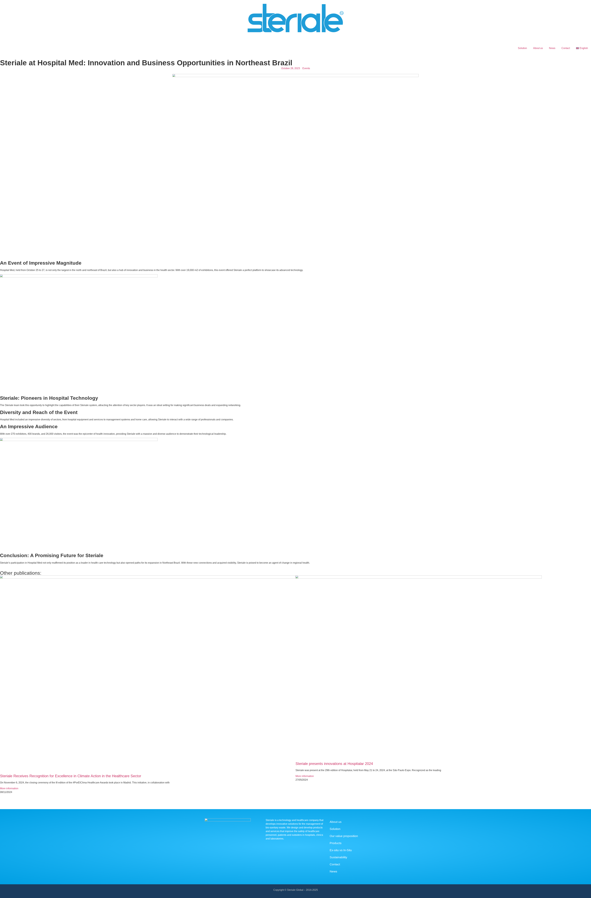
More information (9, 788)
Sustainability (338, 857)
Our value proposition (344, 836)
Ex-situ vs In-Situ (341, 850)
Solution (522, 48)
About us (538, 48)
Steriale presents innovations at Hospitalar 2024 (334, 764)
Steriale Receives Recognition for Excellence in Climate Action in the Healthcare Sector (70, 776)
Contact (565, 48)
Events (306, 68)
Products (336, 843)
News (552, 48)
